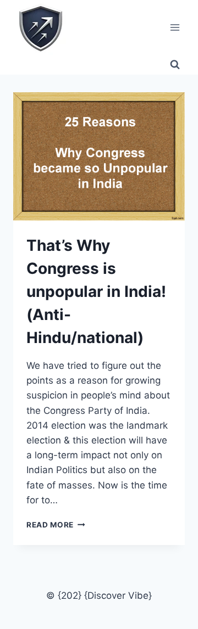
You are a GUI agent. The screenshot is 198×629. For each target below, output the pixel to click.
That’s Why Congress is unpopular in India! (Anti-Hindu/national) (96, 291)
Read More (55, 524)
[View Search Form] (175, 65)
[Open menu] (174, 27)
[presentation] (99, 156)
